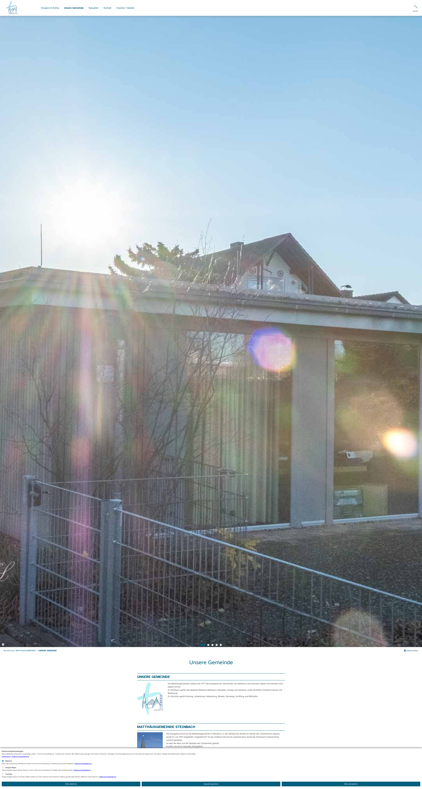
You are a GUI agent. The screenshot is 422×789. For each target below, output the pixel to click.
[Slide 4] (216, 645)
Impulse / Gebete (125, 7)
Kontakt (107, 7)
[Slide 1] (203, 645)
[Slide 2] (208, 645)
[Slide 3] (212, 645)
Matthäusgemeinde (26, 650)
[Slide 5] (220, 645)
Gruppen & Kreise (50, 7)
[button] (3, 644)
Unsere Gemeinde (74, 7)
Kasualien (93, 7)
